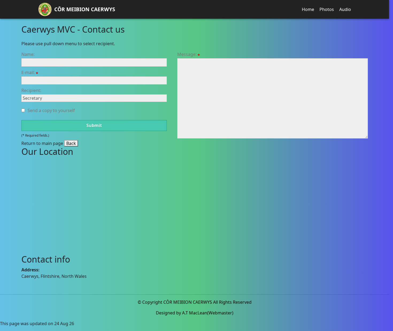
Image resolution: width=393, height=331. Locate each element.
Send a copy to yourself (51, 110)
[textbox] (94, 62)
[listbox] (94, 98)
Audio (345, 9)
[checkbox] (23, 110)
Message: (187, 54)
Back (71, 143)
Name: (27, 54)
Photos (326, 9)
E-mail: (28, 73)
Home (308, 9)
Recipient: (31, 90)
